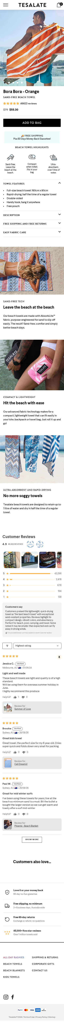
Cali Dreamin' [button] (21, 764)
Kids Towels (11, 977)
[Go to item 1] (12, 560)
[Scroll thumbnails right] (57, 560)
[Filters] (7, 646)
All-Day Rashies (13, 957)
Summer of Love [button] (22, 709)
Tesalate (12, 1017)
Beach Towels (12, 964)
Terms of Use (28, 1017)
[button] (11, 103)
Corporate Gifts (43, 964)
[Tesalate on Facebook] (12, 997)
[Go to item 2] (29, 560)
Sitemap (51, 1017)
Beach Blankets (14, 970)
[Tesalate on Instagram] (6, 997)
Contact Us (40, 970)
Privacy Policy (41, 1017)
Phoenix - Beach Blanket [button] (26, 826)
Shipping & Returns (45, 957)
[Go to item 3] (47, 560)
